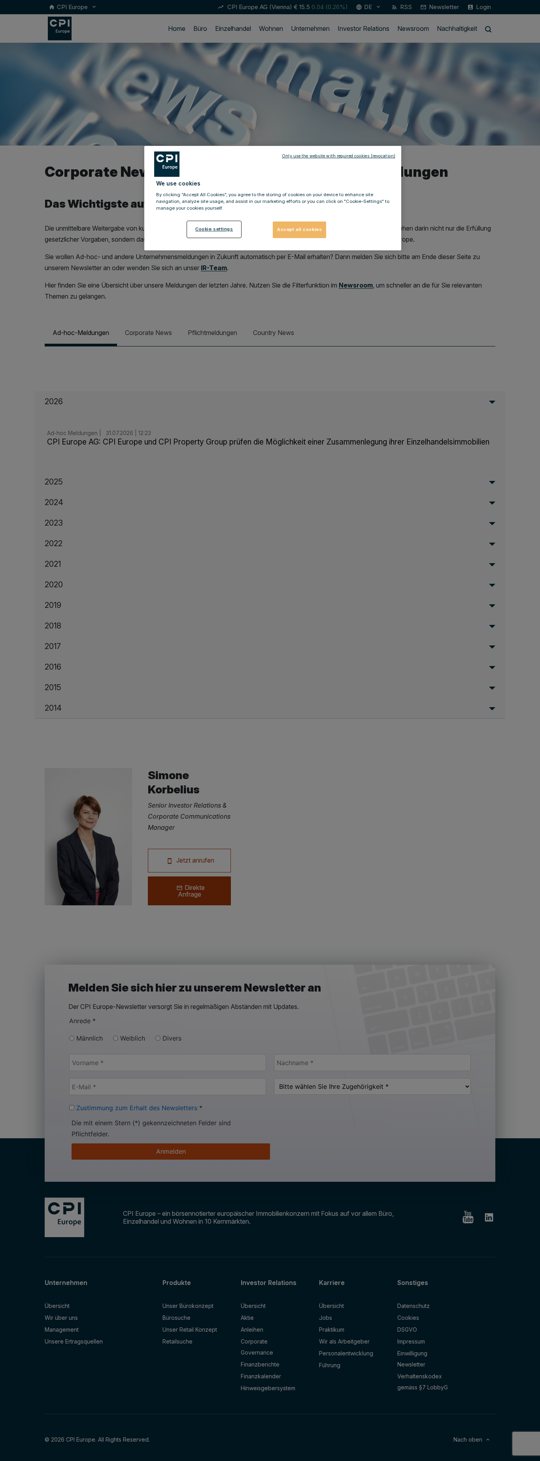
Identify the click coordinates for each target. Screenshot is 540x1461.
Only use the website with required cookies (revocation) (338, 156)
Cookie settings (214, 229)
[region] (272, 198)
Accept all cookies (299, 229)
